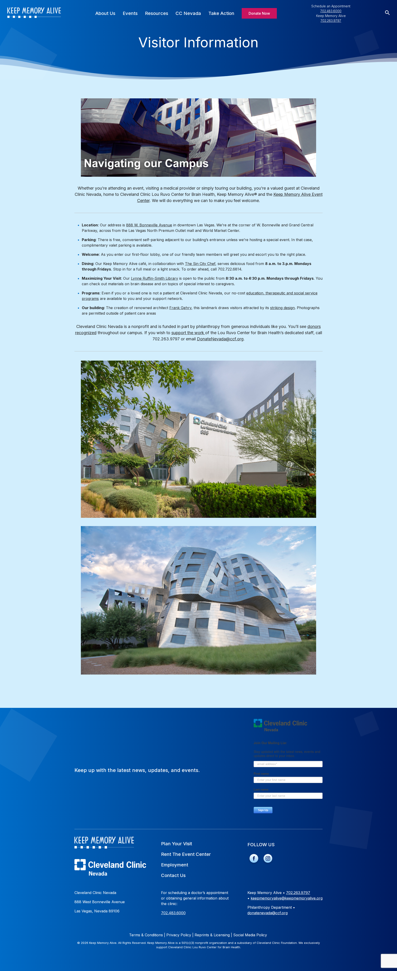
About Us (105, 13)
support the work (188, 332)
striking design (282, 307)
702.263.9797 (330, 21)
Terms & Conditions (147, 935)
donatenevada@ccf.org (267, 913)
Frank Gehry (180, 307)
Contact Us (173, 875)
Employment (174, 865)
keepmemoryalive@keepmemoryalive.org (287, 898)
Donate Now (259, 13)
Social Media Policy (250, 935)
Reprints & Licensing (213, 935)
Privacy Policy (179, 935)
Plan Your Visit (176, 843)
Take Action (221, 13)
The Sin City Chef (200, 263)
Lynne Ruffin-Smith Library (154, 278)
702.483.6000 (330, 11)
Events (130, 13)
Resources (156, 13)
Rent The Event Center (186, 854)
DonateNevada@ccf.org (220, 338)
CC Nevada (188, 13)
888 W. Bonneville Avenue (149, 225)
